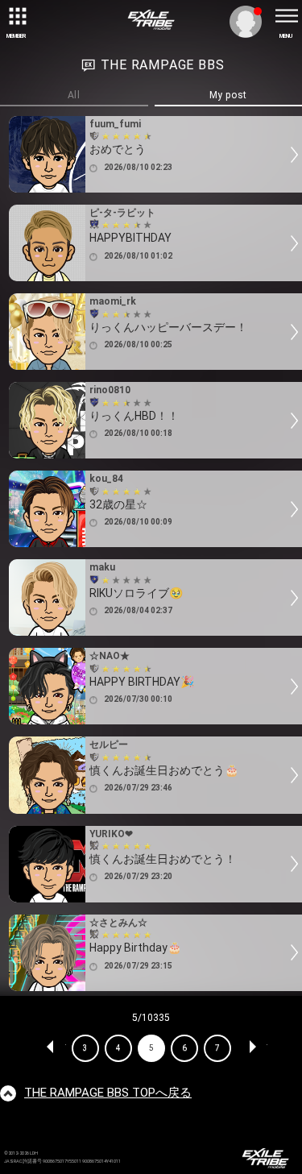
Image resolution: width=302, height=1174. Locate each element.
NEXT (252, 1048)
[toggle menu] (286, 16)
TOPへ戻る (108, 1092)
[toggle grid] (16, 16)
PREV (50, 1048)
